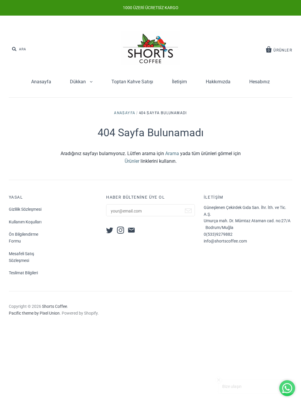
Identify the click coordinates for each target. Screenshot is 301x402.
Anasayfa (41, 81)
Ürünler (132, 161)
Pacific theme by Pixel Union (34, 313)
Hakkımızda (218, 81)
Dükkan (78, 81)
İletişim (179, 81)
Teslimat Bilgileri (23, 272)
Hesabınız (259, 81)
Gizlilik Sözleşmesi (25, 209)
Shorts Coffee (54, 306)
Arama (172, 153)
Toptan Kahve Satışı (132, 81)
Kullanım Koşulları (25, 222)
